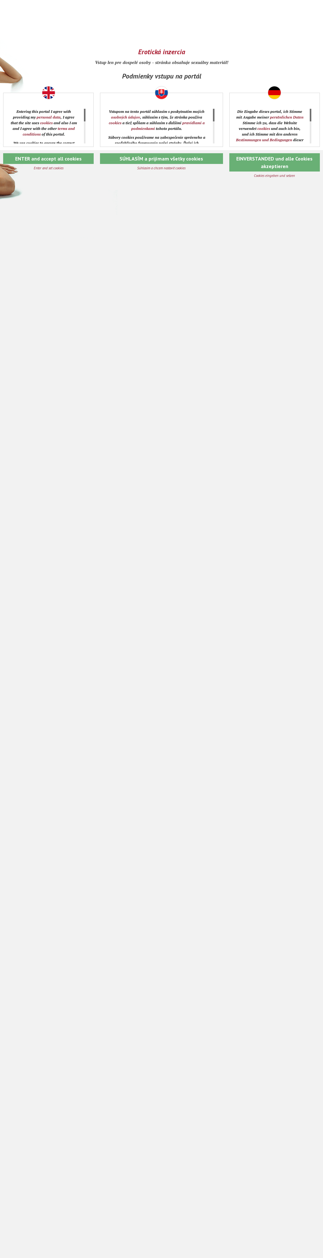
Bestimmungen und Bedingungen (264, 139)
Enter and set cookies (48, 168)
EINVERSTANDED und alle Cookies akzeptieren (274, 162)
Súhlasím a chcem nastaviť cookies (161, 168)
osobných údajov (125, 117)
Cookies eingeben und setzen (274, 175)
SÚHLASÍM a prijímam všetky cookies (161, 158)
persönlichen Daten (286, 117)
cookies (46, 122)
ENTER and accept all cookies (48, 158)
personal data (49, 117)
